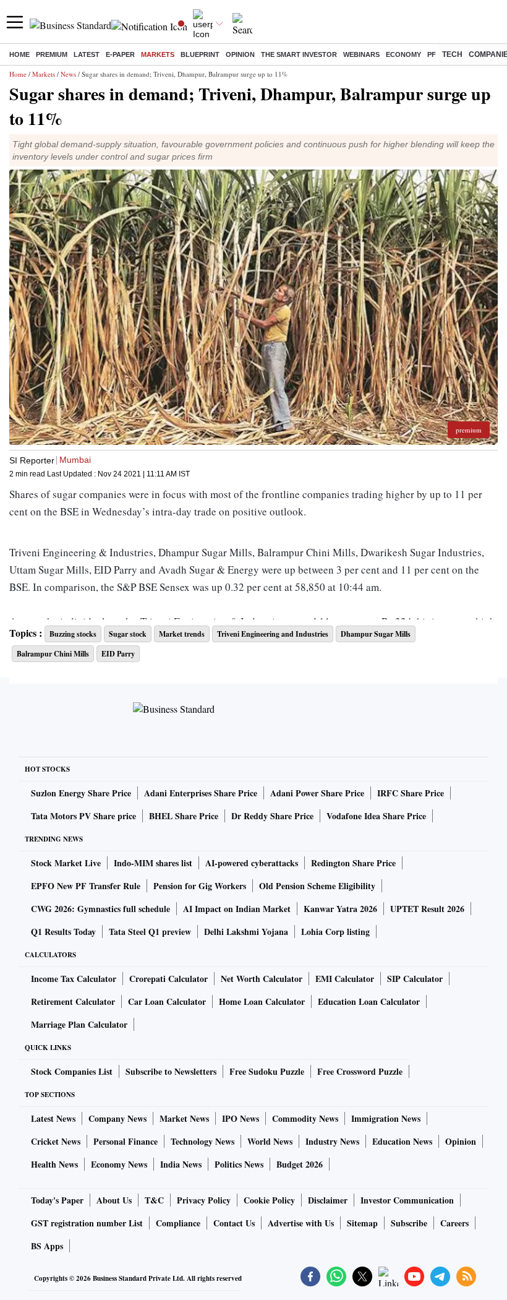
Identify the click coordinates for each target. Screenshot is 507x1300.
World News (269, 1141)
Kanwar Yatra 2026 (340, 908)
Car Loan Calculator (167, 1001)
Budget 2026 (299, 1164)
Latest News (53, 1118)
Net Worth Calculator (261, 978)
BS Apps (47, 1245)
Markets (157, 54)
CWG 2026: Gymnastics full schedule (100, 908)
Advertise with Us (301, 1222)
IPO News (240, 1118)
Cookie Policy (269, 1200)
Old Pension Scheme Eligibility (317, 885)
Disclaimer (327, 1200)
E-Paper (120, 54)
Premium (51, 54)
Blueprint (200, 54)
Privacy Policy (204, 1200)
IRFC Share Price (410, 792)
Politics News (239, 1164)
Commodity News (305, 1118)
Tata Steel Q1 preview (150, 931)
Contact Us (234, 1222)
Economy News (119, 1164)
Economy (403, 54)
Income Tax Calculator (73, 978)
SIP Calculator (415, 978)
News (68, 74)
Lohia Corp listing (335, 931)
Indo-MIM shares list (153, 862)
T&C (154, 1200)
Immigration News (385, 1118)
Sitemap (362, 1222)
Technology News (202, 1141)
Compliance (178, 1222)
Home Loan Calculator (262, 1001)
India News (181, 1164)
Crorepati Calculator (168, 978)
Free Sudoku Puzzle (266, 1071)
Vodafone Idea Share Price (376, 815)
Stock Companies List (72, 1071)
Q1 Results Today (63, 931)
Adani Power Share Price (317, 792)
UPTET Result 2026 (427, 908)
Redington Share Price (353, 862)
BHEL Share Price (183, 815)
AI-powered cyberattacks (251, 862)
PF (431, 54)
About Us (114, 1200)
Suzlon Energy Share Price (81, 792)
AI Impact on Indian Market (237, 908)
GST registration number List (87, 1222)
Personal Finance (125, 1141)
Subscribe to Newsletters (171, 1071)
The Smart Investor (299, 54)
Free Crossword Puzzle (360, 1071)
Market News (184, 1118)
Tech (452, 54)
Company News (117, 1118)
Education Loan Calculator (369, 1001)
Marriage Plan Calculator (79, 1024)
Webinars (361, 54)
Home (19, 54)
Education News (402, 1141)
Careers (454, 1222)
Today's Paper (57, 1200)
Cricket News (55, 1141)
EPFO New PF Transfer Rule (85, 885)
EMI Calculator (344, 978)
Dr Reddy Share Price (272, 815)
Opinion (240, 54)
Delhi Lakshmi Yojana (246, 931)
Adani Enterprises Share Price (200, 792)
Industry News (332, 1141)
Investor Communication (407, 1200)
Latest (87, 54)
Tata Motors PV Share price (83, 815)
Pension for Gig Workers (199, 885)
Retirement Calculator (73, 1001)
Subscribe (409, 1222)
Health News (54, 1164)
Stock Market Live (66, 862)
